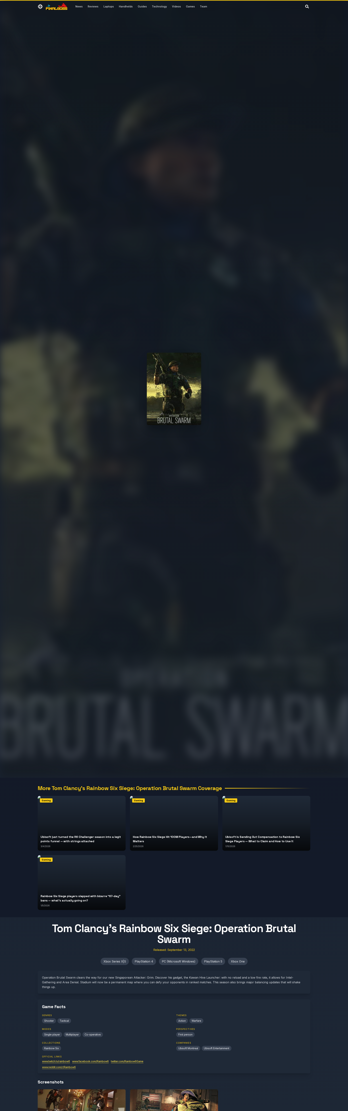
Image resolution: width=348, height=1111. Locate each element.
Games (190, 6)
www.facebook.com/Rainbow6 (90, 1061)
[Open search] (307, 6)
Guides (142, 6)
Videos (176, 6)
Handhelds (126, 6)
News (79, 6)
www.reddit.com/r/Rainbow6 (59, 1067)
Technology (159, 6)
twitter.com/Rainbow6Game (127, 1061)
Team (203, 6)
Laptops (108, 6)
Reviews (93, 6)
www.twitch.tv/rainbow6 (56, 1061)
